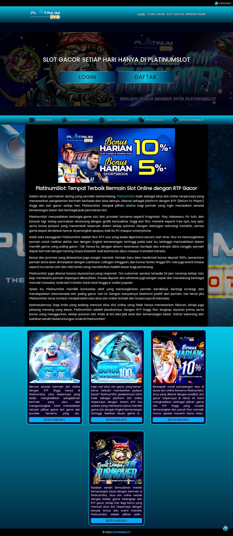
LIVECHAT (224, 3)
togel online (156, 14)
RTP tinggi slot (154, 119)
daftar (146, 77)
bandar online (196, 14)
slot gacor (175, 14)
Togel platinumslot (117, 119)
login (87, 77)
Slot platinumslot (79, 119)
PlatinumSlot (126, 196)
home (141, 14)
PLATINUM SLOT (44, 119)
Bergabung (54, 419)
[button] (54, 357)
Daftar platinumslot (192, 119)
